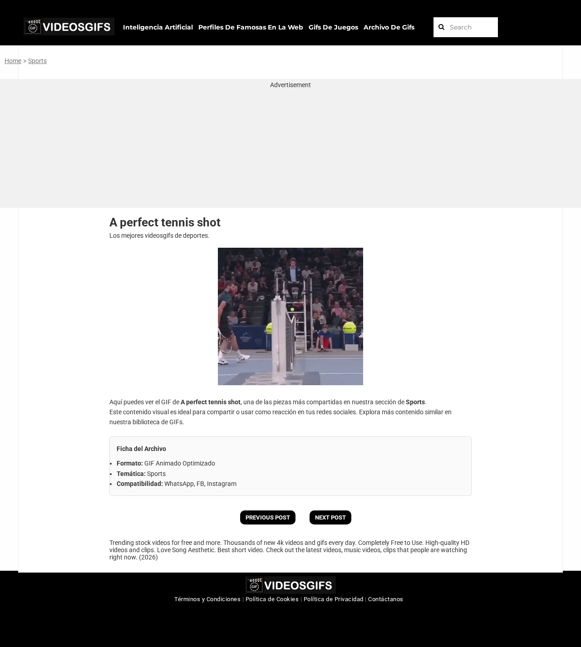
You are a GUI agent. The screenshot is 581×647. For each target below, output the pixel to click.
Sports (37, 60)
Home (13, 60)
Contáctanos (386, 599)
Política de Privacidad (334, 599)
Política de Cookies (272, 599)
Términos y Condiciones (207, 599)
